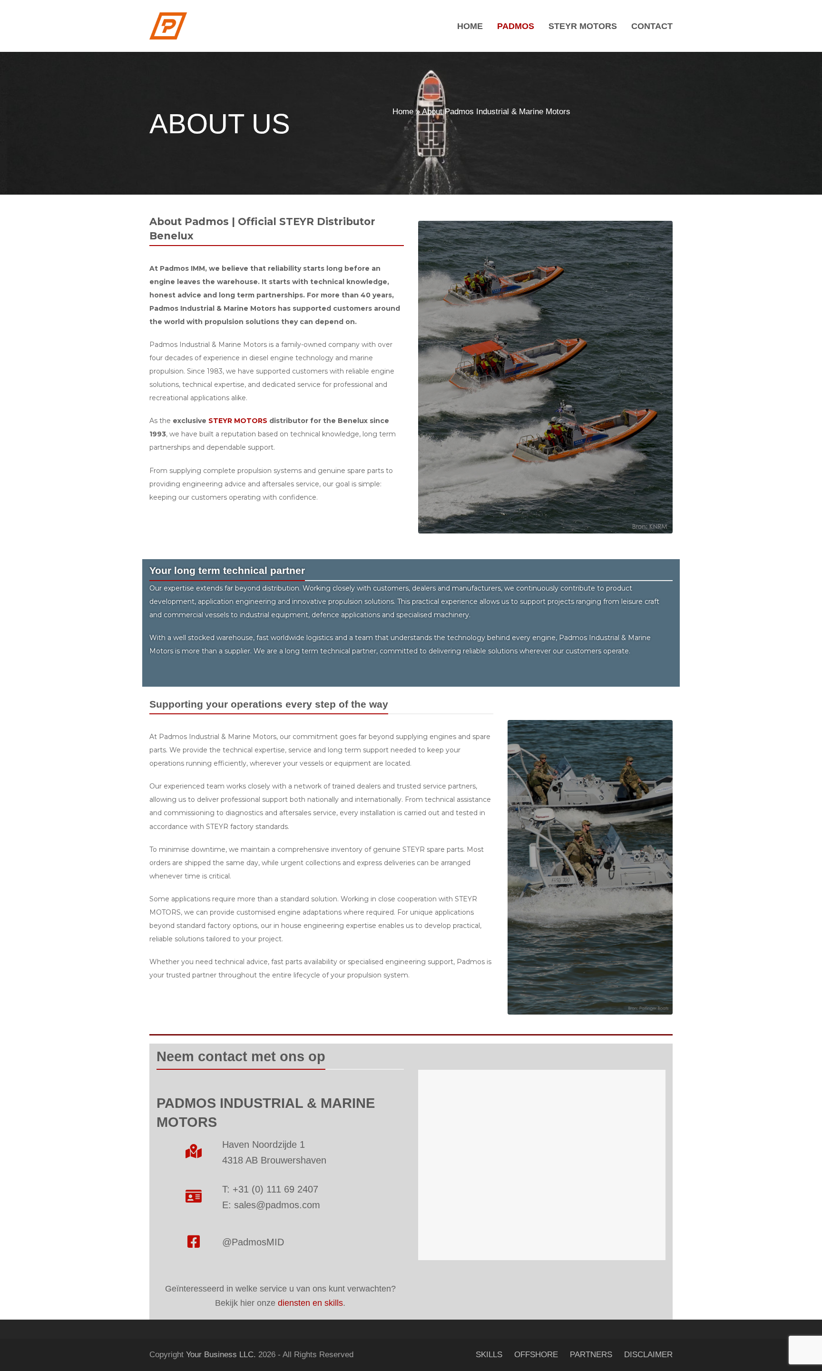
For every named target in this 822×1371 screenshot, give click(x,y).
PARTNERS (591, 1354)
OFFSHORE (536, 1354)
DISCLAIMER (648, 1354)
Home (402, 111)
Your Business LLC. (221, 1354)
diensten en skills (310, 1303)
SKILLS (489, 1354)
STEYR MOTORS (237, 420)
